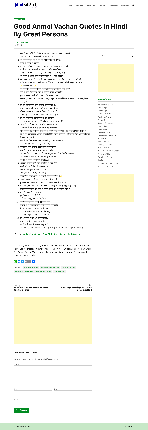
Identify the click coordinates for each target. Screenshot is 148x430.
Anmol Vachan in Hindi (31, 267)
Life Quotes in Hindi (68, 267)
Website (16, 399)
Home (70, 5)
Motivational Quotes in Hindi (24, 271)
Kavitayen (102, 138)
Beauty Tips (91, 5)
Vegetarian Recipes (105, 166)
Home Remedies (104, 132)
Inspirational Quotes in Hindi (50, 267)
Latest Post (125, 5)
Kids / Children (103, 142)
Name (16, 389)
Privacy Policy (129, 426)
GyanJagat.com (22, 42)
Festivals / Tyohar (105, 117)
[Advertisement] (53, 320)
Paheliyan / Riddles (105, 157)
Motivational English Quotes (109, 151)
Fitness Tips (102, 120)
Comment (17, 364)
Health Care (79, 5)
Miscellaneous (103, 148)
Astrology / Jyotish (105, 104)
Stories (102, 5)
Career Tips (102, 111)
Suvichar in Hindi (59, 271)
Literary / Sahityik (105, 145)
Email (56, 389)
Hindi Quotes (113, 5)
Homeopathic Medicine (107, 135)
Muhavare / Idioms (105, 154)
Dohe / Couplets (104, 114)
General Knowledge (105, 123)
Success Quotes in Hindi (43, 271)
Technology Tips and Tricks (108, 163)
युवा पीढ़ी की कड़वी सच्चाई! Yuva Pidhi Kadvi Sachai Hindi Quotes (51, 234)
